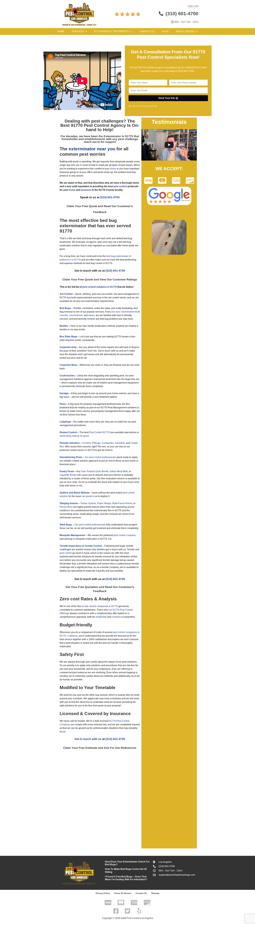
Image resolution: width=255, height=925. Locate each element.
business (86, 190)
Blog (165, 31)
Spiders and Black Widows (75, 492)
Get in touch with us (88, 739)
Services (78, 31)
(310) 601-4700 (185, 71)
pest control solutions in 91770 (99, 287)
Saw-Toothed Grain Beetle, (95, 471)
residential (101, 617)
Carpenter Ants (68, 347)
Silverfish (120, 443)
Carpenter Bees (68, 365)
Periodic (64, 443)
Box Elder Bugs (68, 336)
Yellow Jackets (88, 503)
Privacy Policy (103, 893)
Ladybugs (65, 421)
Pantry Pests (67, 471)
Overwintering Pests (71, 457)
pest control (66, 553)
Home (60, 31)
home (113, 168)
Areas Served (185, 31)
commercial (118, 617)
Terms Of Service (122, 893)
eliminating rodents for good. (74, 436)
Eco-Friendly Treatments (111, 31)
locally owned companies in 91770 (100, 606)
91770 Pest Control (90, 125)
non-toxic (116, 311)
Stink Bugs (66, 524)
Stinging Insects (69, 503)
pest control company (124, 535)
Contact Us (147, 31)
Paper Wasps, (104, 503)
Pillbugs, (96, 443)
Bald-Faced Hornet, (122, 503)
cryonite (64, 315)
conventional (75, 315)
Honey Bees (66, 507)
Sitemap (155, 893)
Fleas (63, 404)
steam (91, 315)
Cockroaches (67, 375)
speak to (89, 496)
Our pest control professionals (100, 457)
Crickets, (86, 443)
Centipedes (108, 443)
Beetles (64, 326)
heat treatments (129, 311)
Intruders (75, 443)
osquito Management (73, 535)
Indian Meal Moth (119, 471)
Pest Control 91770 (99, 432)
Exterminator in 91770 (118, 136)
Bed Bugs (65, 308)
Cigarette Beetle (68, 475)
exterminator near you (92, 148)
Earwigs (64, 393)
